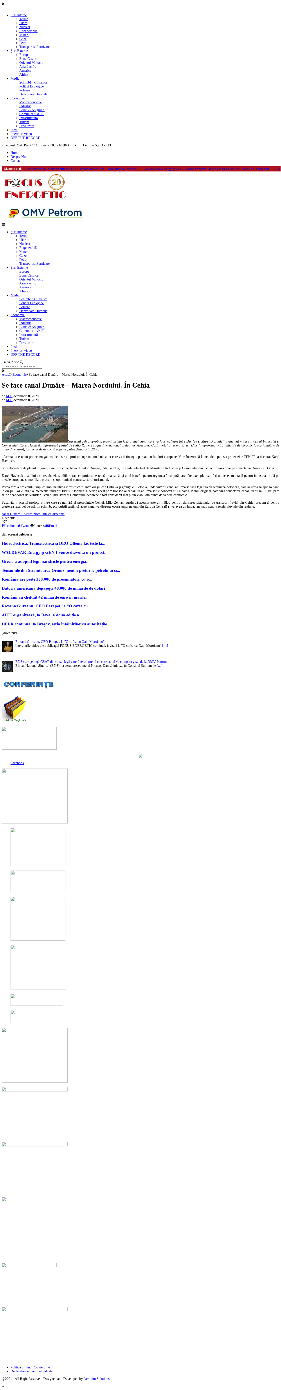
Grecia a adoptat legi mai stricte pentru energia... (46, 561)
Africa (23, 74)
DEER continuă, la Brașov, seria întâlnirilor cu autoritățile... (56, 624)
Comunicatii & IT (31, 114)
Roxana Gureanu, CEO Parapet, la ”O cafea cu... (46, 606)
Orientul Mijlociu (31, 62)
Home (15, 153)
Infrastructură (28, 118)
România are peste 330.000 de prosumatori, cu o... (47, 579)
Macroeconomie (30, 102)
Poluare (24, 90)
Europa (24, 54)
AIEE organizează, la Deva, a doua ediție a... (42, 615)
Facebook (17, 763)
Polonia (59, 514)
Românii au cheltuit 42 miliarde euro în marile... (45, 597)
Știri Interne (19, 15)
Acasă (6, 374)
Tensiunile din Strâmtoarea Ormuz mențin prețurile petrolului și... (61, 570)
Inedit (14, 130)
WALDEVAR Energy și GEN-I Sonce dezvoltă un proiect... (55, 552)
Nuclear (24, 27)
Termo (23, 19)
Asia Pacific (27, 66)
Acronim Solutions (96, 1379)
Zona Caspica (28, 58)
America (25, 70)
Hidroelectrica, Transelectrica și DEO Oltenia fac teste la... (53, 543)
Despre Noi (19, 156)
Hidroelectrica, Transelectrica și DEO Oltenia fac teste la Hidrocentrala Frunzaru (82, 169)
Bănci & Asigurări (32, 110)
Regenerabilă (28, 31)
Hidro (23, 23)
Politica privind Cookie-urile (30, 1367)
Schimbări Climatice (33, 82)
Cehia (50, 514)
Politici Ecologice (31, 86)
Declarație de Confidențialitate (31, 1371)
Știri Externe (19, 51)
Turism (24, 122)
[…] (165, 645)
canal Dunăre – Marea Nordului (24, 514)
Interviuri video (21, 134)
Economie (18, 98)
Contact (16, 160)
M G (9, 396)
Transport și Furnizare (34, 47)
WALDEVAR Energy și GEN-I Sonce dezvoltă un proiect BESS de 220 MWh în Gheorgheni (207, 169)
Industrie (25, 106)
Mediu (15, 78)
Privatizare (26, 126)
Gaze (23, 39)
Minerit (24, 35)
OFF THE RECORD (26, 138)
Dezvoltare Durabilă (33, 94)
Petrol (23, 43)
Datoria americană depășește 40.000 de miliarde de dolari (53, 588)
